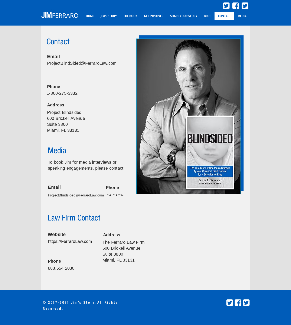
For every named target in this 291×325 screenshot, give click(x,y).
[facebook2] (235, 5)
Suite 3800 (113, 254)
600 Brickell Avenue (122, 248)
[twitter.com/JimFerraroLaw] (226, 5)
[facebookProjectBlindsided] (238, 302)
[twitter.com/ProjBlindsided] (245, 5)
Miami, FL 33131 (118, 260)
